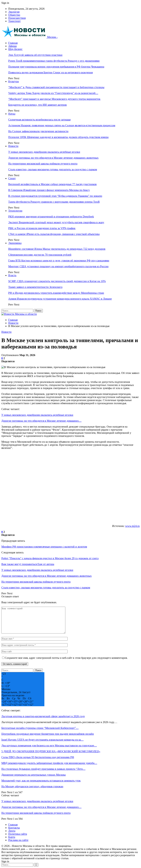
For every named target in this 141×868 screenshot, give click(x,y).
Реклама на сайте (18, 840)
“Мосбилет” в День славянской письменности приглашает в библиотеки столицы (56, 87)
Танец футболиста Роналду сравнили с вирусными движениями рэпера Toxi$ (54, 201)
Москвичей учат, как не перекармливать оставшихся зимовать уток (41, 780)
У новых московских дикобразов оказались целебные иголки (44, 151)
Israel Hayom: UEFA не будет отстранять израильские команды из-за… (42, 739)
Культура (13, 81)
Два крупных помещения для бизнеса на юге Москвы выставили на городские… (49, 745)
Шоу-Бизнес (15, 49)
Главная (13, 42)
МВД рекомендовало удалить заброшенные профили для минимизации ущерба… (49, 763)
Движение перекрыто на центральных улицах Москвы (33, 774)
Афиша (12, 46)
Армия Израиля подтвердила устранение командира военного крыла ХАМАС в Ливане (60, 298)
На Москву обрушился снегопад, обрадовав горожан (32, 786)
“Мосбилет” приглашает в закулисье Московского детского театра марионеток (54, 98)
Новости (13, 146)
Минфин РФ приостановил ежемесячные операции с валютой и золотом (44, 546)
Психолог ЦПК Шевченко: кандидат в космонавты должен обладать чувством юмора (58, 137)
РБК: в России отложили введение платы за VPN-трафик (41, 228)
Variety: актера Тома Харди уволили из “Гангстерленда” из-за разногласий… (53, 93)
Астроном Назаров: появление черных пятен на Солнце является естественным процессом (61, 125)
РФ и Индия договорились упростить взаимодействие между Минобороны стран (56, 292)
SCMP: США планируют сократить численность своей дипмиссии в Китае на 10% (57, 281)
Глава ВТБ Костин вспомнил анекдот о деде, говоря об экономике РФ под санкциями (58, 260)
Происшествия (17, 18)
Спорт (12, 178)
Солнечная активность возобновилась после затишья (39, 119)
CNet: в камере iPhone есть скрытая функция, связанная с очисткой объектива (54, 234)
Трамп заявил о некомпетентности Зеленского (35, 287)
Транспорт (14, 21)
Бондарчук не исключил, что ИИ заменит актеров (37, 104)
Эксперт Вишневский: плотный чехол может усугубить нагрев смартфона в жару (56, 222)
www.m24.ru (132, 526)
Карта (11, 837)
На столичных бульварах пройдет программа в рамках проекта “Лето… (43, 768)
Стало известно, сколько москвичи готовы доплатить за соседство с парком (52, 169)
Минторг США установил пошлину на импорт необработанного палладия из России (58, 266)
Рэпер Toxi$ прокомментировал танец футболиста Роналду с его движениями (54, 60)
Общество (14, 14)
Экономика (14, 243)
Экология (13, 11)
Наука (11, 113)
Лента (11, 830)
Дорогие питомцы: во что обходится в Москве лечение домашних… (41, 420)
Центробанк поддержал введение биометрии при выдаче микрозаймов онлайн (47, 733)
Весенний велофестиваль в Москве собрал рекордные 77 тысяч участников (52, 184)
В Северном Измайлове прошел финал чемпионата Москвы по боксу (49, 190)
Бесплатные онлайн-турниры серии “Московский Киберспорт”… (40, 728)
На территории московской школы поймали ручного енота (42, 163)
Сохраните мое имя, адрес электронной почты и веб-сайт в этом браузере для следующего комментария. (66, 657)
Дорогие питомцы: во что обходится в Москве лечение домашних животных (53, 157)
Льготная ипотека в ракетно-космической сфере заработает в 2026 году (43, 716)
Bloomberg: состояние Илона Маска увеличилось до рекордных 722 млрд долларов (56, 248)
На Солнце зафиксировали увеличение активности (38, 131)
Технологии (15, 210)
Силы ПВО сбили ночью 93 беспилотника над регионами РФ (37, 757)
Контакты (14, 827)
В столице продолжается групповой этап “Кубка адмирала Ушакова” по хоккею (55, 195)
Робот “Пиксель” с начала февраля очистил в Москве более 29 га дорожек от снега (50, 558)
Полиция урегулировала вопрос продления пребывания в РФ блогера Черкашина (56, 66)
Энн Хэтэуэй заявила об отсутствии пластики (35, 54)
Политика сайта (17, 833)
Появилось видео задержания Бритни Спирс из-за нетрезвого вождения (50, 72)
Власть (12, 275)
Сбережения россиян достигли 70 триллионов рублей (39, 254)
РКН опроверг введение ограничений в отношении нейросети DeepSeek (51, 216)
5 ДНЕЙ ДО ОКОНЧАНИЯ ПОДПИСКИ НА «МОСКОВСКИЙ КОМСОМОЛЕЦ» (50, 751)
